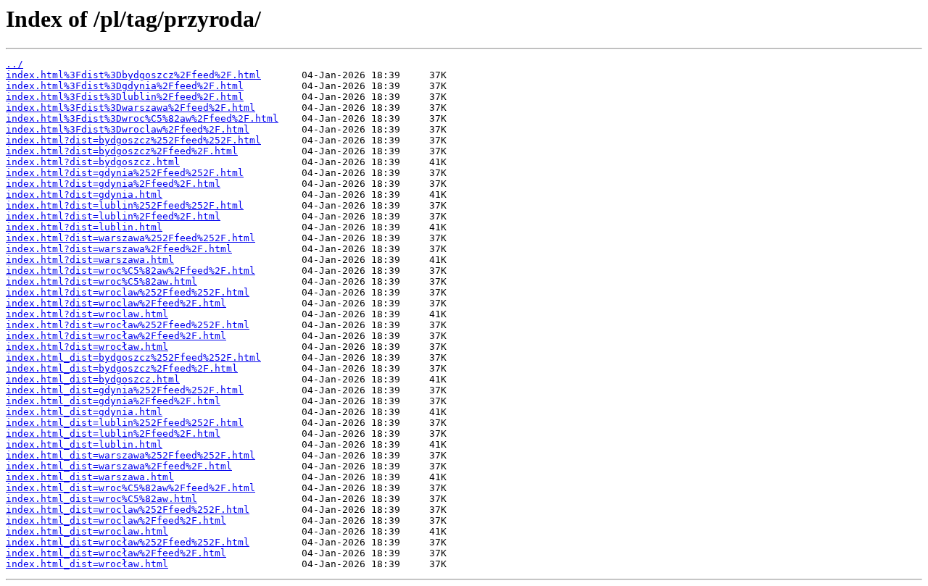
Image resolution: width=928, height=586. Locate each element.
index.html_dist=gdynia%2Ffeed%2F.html (113, 400)
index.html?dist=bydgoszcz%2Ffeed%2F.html (122, 151)
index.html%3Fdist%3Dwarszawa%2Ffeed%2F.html (130, 107)
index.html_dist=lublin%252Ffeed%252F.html (125, 422)
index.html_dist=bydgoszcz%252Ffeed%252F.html (133, 357)
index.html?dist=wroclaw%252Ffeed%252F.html (127, 292)
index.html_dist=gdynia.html (84, 411)
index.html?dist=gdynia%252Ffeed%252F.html (125, 172)
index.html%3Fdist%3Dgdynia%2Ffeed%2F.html (125, 85)
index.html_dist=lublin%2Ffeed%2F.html (113, 433)
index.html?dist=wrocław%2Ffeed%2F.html (116, 335)
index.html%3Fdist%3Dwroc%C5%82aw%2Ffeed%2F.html (142, 118)
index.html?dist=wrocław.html (87, 346)
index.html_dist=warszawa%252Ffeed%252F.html (130, 455)
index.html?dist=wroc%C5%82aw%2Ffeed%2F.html (130, 270)
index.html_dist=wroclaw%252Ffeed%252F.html (127, 509)
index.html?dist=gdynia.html (84, 194)
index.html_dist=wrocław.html (87, 563)
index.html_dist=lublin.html (84, 444)
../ (14, 64)
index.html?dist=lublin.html (84, 227)
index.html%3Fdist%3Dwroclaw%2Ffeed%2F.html (127, 129)
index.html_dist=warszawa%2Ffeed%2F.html (119, 466)
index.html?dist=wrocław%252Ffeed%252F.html (127, 324)
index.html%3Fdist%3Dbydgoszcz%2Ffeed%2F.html (133, 75)
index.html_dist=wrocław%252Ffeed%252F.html (127, 542)
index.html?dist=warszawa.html (90, 259)
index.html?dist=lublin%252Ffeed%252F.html (125, 205)
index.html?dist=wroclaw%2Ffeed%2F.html (116, 303)
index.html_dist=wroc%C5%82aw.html (101, 498)
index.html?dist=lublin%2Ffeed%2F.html (113, 216)
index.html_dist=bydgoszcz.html (93, 379)
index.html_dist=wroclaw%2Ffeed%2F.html (116, 520)
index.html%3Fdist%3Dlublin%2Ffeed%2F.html (125, 96)
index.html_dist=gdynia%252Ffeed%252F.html (125, 390)
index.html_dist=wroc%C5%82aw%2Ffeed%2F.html (130, 487)
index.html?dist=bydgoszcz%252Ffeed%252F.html (133, 140)
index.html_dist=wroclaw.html (87, 531)
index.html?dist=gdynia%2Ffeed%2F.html (113, 183)
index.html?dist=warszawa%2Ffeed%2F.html (119, 248)
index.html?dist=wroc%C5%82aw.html (101, 281)
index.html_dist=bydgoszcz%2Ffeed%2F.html (122, 368)
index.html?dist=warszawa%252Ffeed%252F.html (130, 238)
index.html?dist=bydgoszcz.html (93, 161)
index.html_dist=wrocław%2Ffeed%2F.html (116, 553)
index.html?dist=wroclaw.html (87, 314)
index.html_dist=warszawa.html (90, 477)
